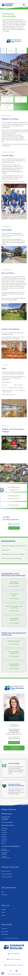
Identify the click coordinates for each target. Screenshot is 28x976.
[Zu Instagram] (11, 970)
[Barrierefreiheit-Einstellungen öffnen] (2, 490)
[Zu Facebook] (17, 970)
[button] (23, 4)
